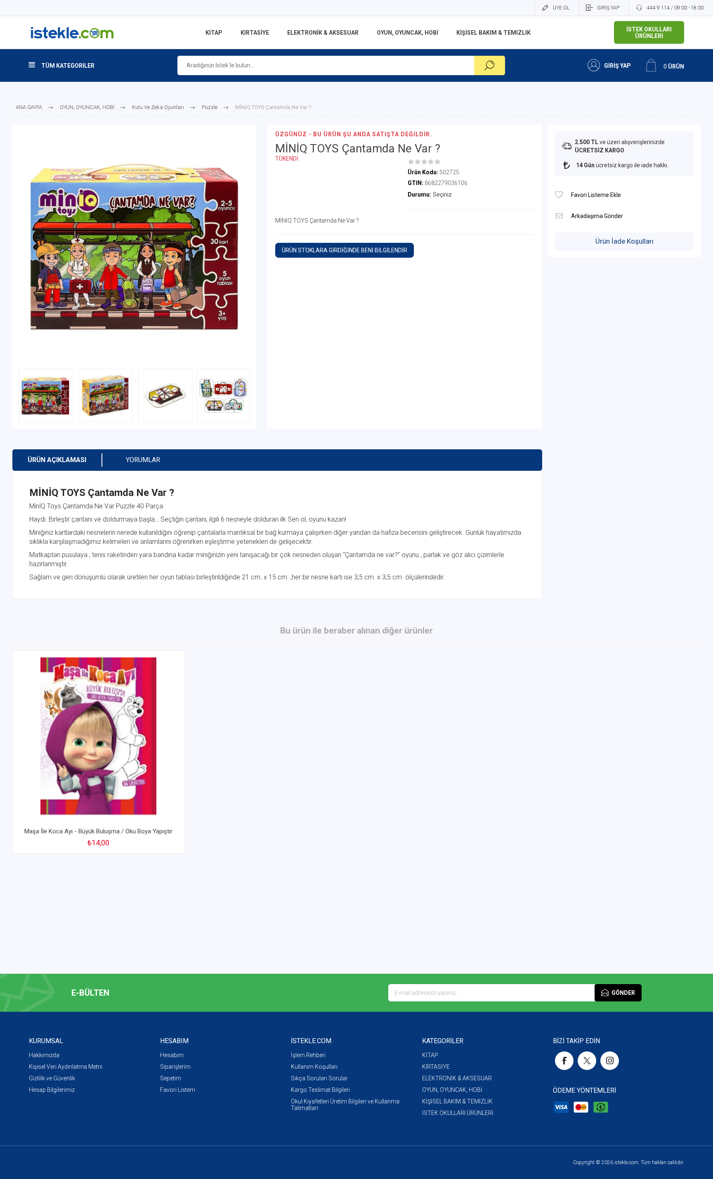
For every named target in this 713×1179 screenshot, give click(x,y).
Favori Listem (177, 1089)
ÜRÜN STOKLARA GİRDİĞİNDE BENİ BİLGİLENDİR (344, 250)
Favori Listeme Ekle (559, 194)
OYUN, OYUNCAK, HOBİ (452, 1089)
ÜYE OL (561, 8)
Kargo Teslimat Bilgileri (320, 1089)
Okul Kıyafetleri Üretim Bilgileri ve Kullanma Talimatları (345, 1104)
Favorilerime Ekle (158, 801)
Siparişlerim (175, 1066)
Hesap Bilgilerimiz (52, 1089)
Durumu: (419, 194)
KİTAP (430, 1055)
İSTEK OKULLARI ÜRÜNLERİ (457, 1113)
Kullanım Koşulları (314, 1066)
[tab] (57, 460)
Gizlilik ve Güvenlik (52, 1078)
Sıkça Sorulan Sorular (319, 1078)
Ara (489, 65)
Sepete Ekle (89, 801)
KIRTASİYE (436, 1066)
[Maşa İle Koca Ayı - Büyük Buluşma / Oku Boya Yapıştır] (98, 752)
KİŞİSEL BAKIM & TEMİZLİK (457, 1101)
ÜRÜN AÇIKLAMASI (57, 460)
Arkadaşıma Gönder (559, 215)
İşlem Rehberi (308, 1055)
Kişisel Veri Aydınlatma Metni (65, 1066)
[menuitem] (94, 1055)
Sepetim (170, 1078)
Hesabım (172, 1055)
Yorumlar (143, 460)
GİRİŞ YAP (608, 8)
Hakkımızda (44, 1055)
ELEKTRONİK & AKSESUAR (457, 1078)
